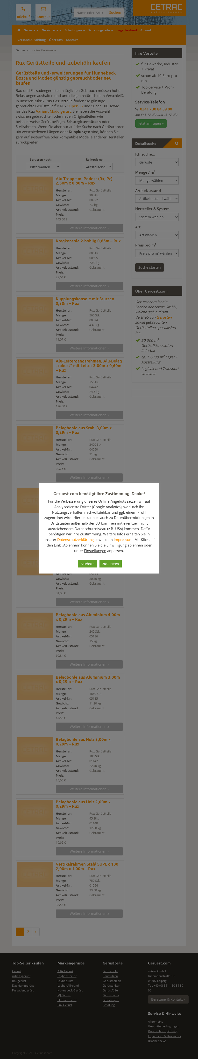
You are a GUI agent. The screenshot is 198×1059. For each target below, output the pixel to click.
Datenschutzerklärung (75, 539)
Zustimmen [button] (110, 563)
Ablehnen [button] (87, 563)
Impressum (123, 539)
